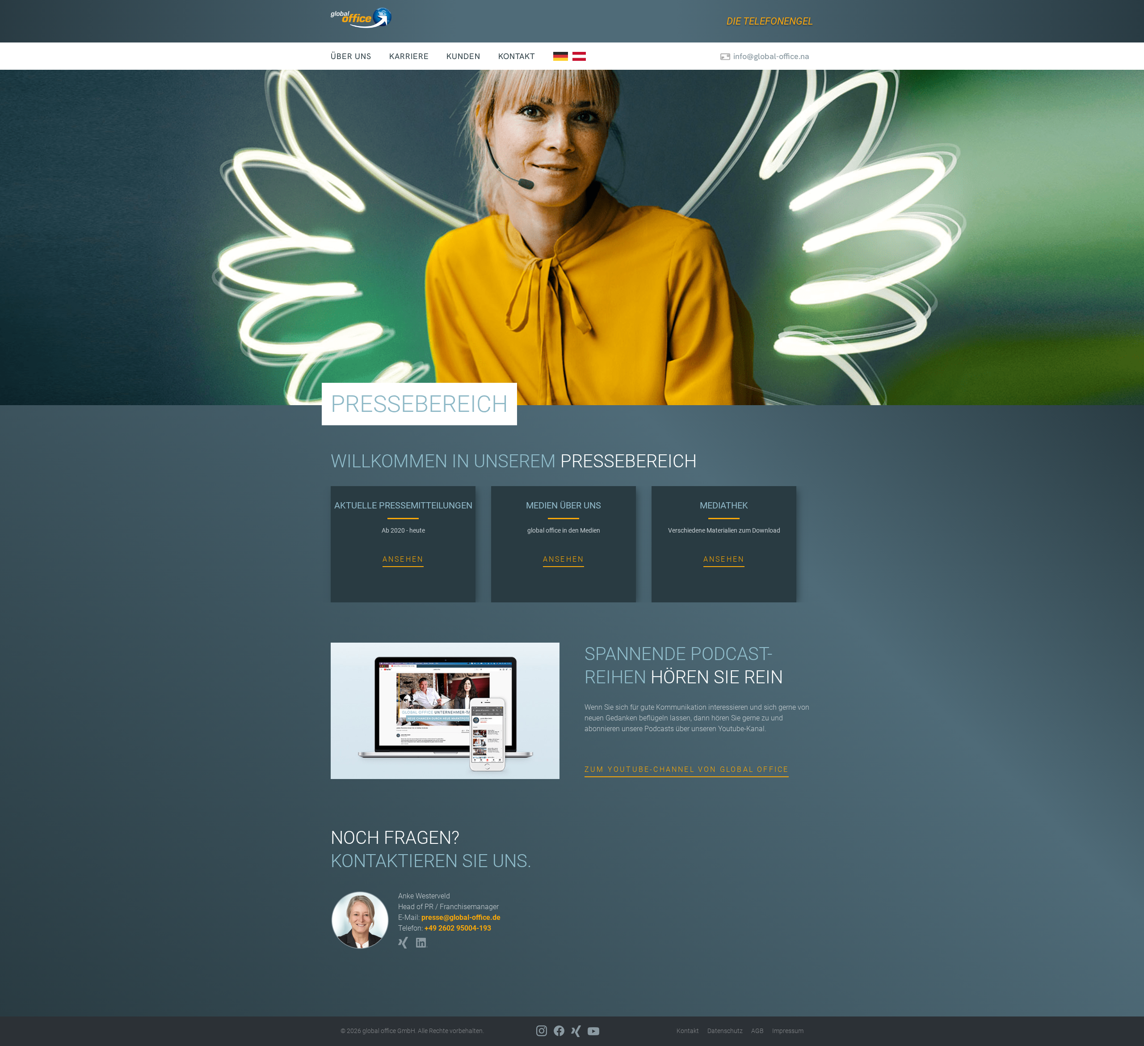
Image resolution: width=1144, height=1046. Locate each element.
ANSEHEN (403, 559)
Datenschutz (725, 1030)
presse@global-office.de (460, 917)
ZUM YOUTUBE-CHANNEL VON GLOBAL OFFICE (687, 769)
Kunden (463, 56)
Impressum (787, 1030)
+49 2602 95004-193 (458, 928)
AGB (757, 1030)
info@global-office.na (771, 56)
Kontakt (516, 56)
